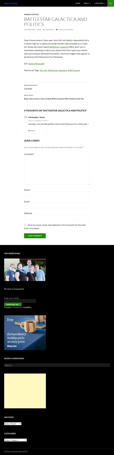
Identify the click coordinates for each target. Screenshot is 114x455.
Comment (29, 154)
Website (28, 213)
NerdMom (49, 30)
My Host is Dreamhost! (14, 289)
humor (27, 14)
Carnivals (30, 87)
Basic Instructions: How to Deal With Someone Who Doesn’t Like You (54, 97)
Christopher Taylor (36, 117)
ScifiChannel (74, 70)
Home (78, 3)
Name (27, 189)
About (86, 3)
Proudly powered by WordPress (15, 452)
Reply (33, 131)
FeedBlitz (27, 307)
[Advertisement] (25, 391)
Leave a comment (65, 30)
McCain (43, 70)
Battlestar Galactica (59, 47)
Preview (7, 307)
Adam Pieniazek (36, 63)
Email (27, 201)
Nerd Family (11, 3)
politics (35, 14)
